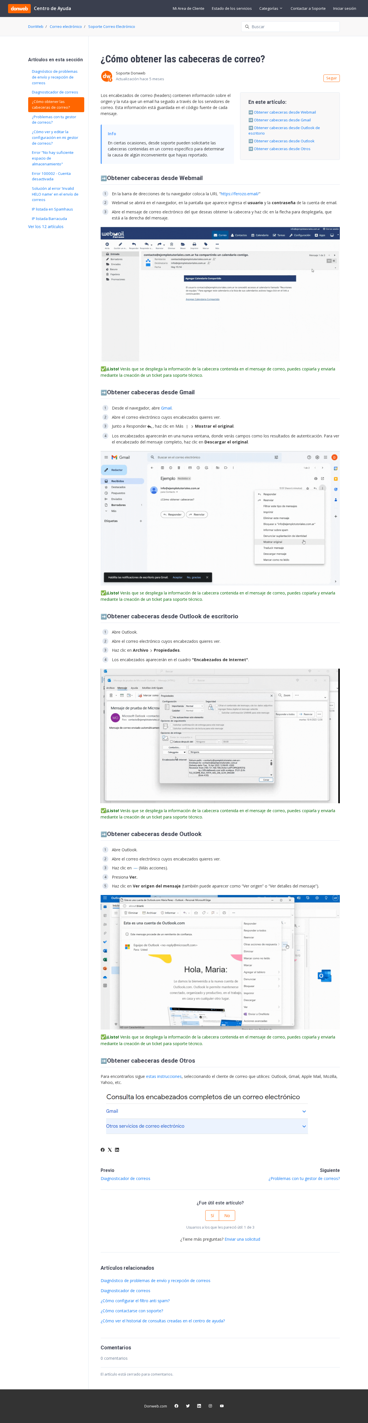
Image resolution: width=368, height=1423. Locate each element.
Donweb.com (155, 1406)
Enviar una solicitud (242, 1239)
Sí (212, 1215)
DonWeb (35, 26)
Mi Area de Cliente (188, 8)
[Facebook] (103, 1150)
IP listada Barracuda (49, 218)
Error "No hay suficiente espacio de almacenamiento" (53, 158)
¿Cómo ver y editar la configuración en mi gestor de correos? (55, 137)
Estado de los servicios (232, 8)
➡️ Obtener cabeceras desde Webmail (282, 112)
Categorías (269, 8)
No (227, 1215)
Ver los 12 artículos (46, 226)
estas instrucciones (164, 1076)
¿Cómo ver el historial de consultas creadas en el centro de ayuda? (163, 1320)
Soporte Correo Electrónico (111, 26)
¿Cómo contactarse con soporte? (132, 1310)
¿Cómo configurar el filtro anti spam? (135, 1300)
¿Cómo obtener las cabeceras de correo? (51, 104)
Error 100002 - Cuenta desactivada (51, 176)
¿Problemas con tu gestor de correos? (304, 1178)
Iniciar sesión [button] (344, 8)
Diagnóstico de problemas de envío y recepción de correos (155, 1280)
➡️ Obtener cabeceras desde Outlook (281, 141)
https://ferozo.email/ (240, 193)
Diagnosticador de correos (125, 1178)
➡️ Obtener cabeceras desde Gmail (279, 120)
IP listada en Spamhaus (52, 209)
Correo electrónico (66, 26)
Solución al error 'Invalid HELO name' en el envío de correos (55, 194)
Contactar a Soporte (308, 8)
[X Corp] (110, 1150)
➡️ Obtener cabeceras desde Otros (279, 148)
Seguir (331, 78)
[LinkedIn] (117, 1150)
